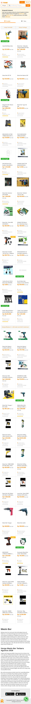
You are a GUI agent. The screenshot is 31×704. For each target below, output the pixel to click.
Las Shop (19, 561)
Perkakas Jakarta (21, 444)
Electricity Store (6, 173)
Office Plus (19, 290)
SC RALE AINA (5, 532)
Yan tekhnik (5, 385)
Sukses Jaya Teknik (21, 55)
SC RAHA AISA (5, 414)
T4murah (4, 261)
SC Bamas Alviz (20, 532)
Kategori (4, 5)
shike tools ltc (20, 85)
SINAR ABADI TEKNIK (6, 143)
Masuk (27, 2)
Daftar (22, 2)
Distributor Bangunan (7, 85)
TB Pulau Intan (20, 414)
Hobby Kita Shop (6, 55)
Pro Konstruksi (5, 202)
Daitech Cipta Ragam (22, 355)
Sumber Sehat (5, 320)
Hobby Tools (20, 320)
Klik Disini (7, 16)
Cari (28, 5)
